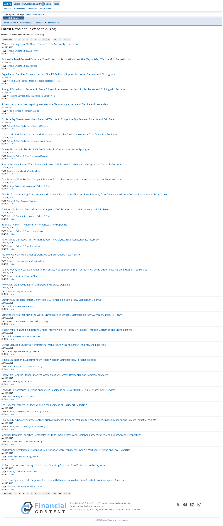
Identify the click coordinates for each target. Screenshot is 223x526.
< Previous (7, 39)
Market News (19, 8)
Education (23, 441)
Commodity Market (30, 111)
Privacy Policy (113, 509)
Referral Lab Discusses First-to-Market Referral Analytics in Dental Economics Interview (50, 239)
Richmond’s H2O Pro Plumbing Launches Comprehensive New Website (41, 254)
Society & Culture (20, 366)
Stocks (17, 3)
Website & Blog (21, 51)
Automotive (34, 51)
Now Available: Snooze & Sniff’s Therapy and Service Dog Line (36, 284)
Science (35, 351)
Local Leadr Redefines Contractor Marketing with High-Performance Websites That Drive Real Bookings (59, 134)
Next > (67, 39)
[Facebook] (185, 508)
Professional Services (54, 81)
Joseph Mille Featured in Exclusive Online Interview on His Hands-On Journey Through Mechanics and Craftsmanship (67, 329)
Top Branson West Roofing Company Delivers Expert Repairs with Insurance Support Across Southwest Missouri (64, 179)
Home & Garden (23, 261)
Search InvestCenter (34, 14)
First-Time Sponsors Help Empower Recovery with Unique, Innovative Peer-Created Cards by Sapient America (63, 480)
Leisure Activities (37, 231)
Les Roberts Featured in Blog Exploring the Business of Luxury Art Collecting (44, 405)
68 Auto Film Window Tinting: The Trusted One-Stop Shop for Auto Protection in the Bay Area (53, 465)
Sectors (47, 3)
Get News (11, 53)
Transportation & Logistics (32, 81)
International (45, 8)
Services (10, 51)
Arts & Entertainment (24, 321)
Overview (7, 8)
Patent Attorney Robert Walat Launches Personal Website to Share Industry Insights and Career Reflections (61, 164)
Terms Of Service (132, 509)
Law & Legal (21, 171)
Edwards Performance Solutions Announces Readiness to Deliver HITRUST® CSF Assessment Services (58, 390)
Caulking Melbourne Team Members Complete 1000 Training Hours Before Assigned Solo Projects (57, 209)
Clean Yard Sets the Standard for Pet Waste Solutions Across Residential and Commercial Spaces (55, 375)
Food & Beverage (23, 426)
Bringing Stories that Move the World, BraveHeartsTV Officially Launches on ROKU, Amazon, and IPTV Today (62, 314)
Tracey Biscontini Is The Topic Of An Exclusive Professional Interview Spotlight (45, 149)
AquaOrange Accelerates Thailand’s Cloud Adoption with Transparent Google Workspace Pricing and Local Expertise (66, 450)
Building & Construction (44, 96)
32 (55, 39)
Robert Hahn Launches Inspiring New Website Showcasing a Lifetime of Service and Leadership (55, 104)
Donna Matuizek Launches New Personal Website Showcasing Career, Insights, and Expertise (54, 344)
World (9, 111)
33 (60, 39)
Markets (7, 3)
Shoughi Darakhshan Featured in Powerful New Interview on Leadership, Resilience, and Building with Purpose (63, 89)
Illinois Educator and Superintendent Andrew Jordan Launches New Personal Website (49, 359)
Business (33, 66)
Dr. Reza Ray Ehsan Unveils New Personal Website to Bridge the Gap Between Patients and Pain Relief (58, 119)
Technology (26, 126)
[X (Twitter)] (178, 508)
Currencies (32, 8)
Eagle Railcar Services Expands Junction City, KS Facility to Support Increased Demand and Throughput (58, 74)
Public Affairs (12, 441)
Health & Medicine (40, 126)
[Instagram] (199, 508)
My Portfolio (53, 22)
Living (23, 486)
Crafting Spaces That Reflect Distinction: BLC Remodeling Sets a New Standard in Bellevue (51, 299)
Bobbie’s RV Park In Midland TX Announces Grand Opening (34, 224)
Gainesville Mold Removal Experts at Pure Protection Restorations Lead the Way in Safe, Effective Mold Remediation (66, 59)
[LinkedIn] (192, 508)
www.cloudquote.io (121, 503)
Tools (56, 3)
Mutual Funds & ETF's (32, 3)
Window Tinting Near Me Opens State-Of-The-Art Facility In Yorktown (40, 44)
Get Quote (13, 18)
